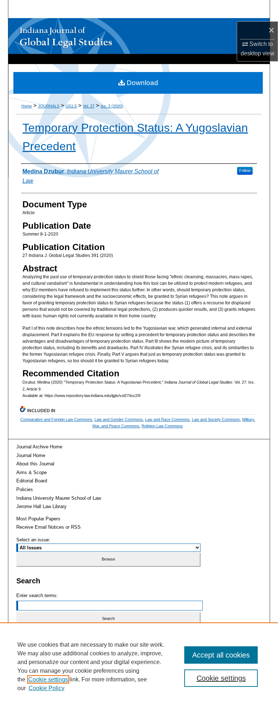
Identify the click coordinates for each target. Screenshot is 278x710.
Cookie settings (48, 679)
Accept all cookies (221, 655)
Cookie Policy (46, 688)
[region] (139, 666)
